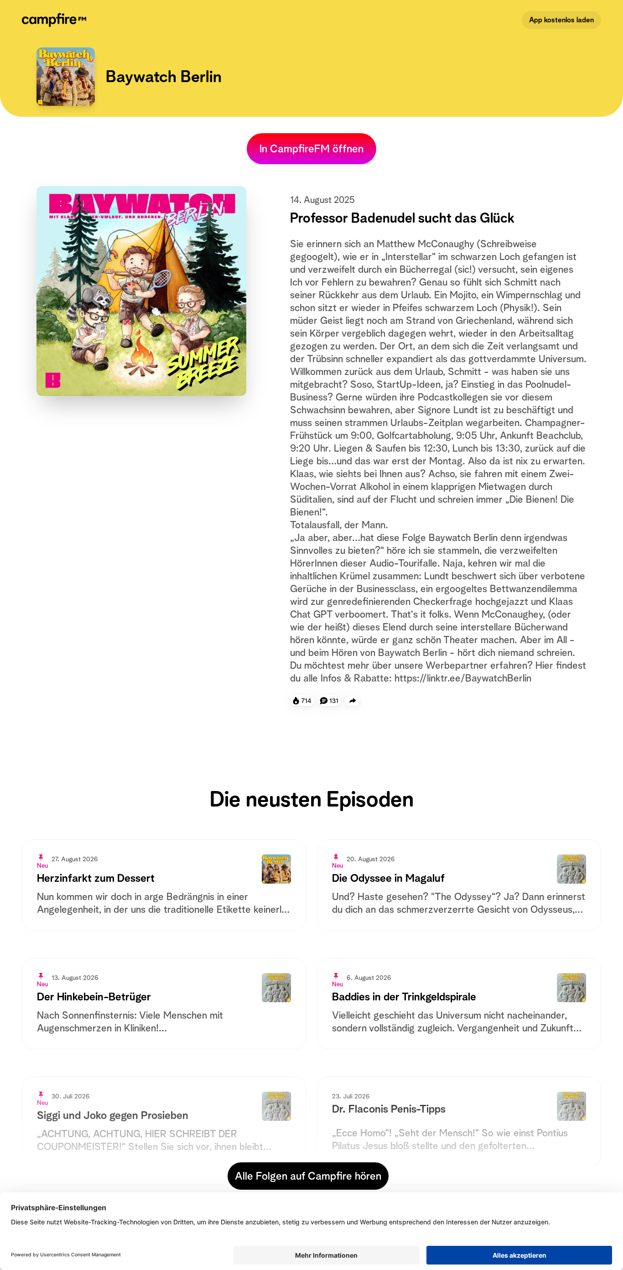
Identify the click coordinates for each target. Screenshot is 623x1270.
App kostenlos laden (561, 20)
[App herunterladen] (352, 700)
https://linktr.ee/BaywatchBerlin (463, 678)
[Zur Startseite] (56, 20)
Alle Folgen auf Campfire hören (308, 1176)
